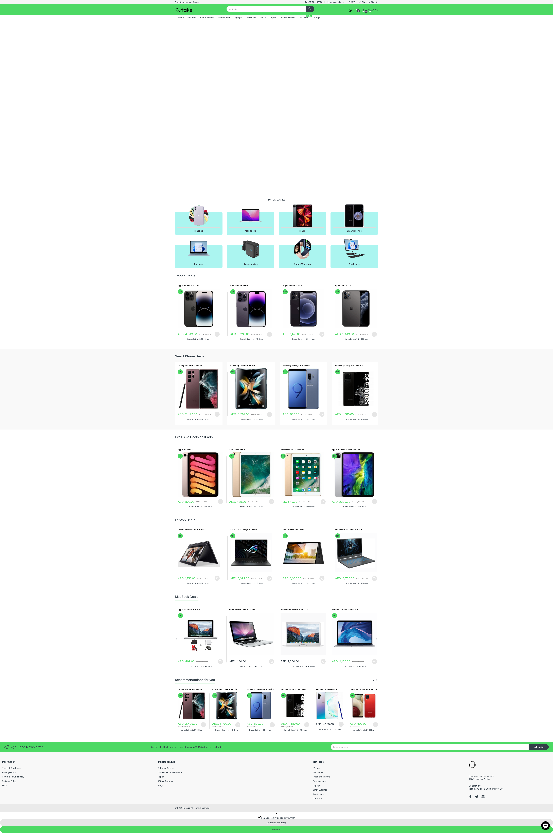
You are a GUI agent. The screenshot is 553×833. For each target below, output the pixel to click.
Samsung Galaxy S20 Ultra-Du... (349, 366)
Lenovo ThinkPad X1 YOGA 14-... (192, 530)
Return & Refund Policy (13, 776)
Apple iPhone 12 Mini (292, 285)
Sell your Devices (166, 768)
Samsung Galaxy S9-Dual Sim (296, 366)
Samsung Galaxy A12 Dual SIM (363, 689)
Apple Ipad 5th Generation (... (294, 450)
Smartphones (319, 781)
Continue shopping (276, 822)
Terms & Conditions (11, 768)
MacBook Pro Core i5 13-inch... (243, 609)
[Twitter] (476, 797)
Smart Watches (320, 790)
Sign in (365, 2)
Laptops (317, 785)
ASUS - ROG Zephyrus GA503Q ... (245, 530)
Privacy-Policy (9, 772)
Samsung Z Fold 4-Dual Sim (242, 366)
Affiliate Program (165, 781)
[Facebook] (470, 797)
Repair (161, 776)
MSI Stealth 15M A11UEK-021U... (349, 530)
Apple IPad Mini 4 (237, 450)
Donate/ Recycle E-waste (170, 772)
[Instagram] (483, 797)
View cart (276, 829)
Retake (186, 808)
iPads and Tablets (321, 776)
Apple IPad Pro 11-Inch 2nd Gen (346, 450)
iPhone (316, 768)
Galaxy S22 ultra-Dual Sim (190, 366)
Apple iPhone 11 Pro (344, 285)
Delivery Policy (9, 781)
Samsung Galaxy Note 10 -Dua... (327, 689)
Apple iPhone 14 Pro (239, 285)
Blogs (160, 785)
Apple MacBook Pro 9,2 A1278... (295, 609)
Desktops (317, 798)
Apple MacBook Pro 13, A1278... (192, 609)
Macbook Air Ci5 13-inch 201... (346, 609)
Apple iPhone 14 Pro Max (189, 285)
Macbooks (318, 772)
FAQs (4, 785)
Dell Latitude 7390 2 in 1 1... (295, 530)
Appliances (318, 794)
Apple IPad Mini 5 (186, 450)
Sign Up (374, 2)
